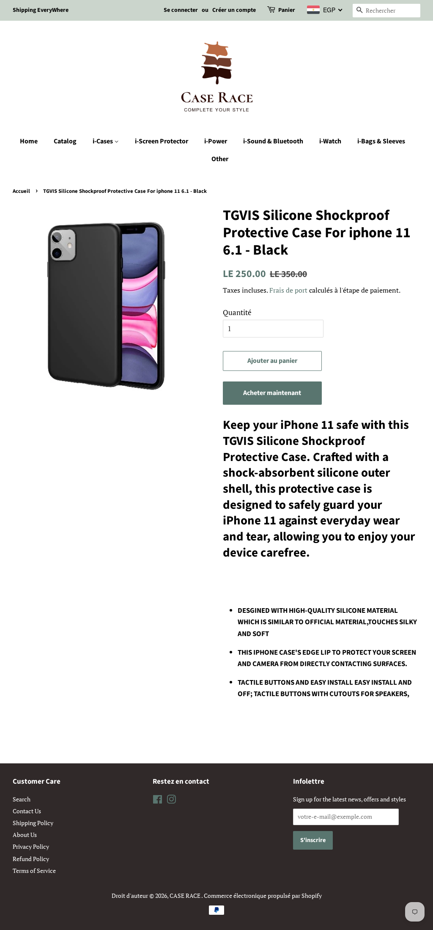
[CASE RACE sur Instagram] (171, 801)
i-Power (215, 141)
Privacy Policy (31, 846)
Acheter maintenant (272, 393)
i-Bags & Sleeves (381, 141)
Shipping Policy (33, 823)
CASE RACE (185, 896)
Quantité (237, 312)
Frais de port (288, 290)
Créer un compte (234, 10)
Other (219, 159)
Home (29, 141)
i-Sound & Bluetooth (273, 141)
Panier (286, 10)
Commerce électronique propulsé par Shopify (263, 896)
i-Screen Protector (161, 141)
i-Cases (103, 141)
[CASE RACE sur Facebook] (157, 801)
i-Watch (330, 141)
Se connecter (181, 10)
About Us (25, 835)
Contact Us (27, 811)
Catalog (65, 141)
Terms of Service (34, 871)
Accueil (21, 191)
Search (21, 799)
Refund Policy (31, 859)
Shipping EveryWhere (41, 10)
